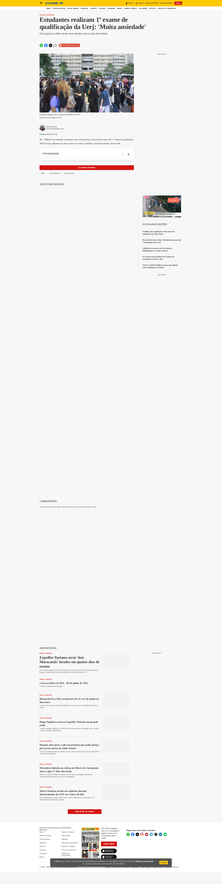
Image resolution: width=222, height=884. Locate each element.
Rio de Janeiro (73, 8)
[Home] (54, 4)
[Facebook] (132, 834)
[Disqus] (87, 538)
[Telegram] (151, 834)
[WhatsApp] (128, 834)
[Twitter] (137, 834)
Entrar (130, 3)
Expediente (135, 867)
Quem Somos (158, 867)
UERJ (43, 173)
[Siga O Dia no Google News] (69, 45)
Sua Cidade (143, 8)
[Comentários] (55, 45)
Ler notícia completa (86, 168)
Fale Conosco (146, 867)
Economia (111, 8)
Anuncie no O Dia (151, 3)
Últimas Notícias (59, 8)
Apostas (152, 8)
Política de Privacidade (66, 854)
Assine (178, 3)
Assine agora (108, 844)
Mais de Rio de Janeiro (84, 811)
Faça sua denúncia (166, 3)
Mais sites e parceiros (70, 843)
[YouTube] (146, 834)
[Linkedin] (160, 834)
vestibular (69, 173)
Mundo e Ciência (130, 8)
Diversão (84, 8)
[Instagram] (142, 834)
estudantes (54, 173)
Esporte (93, 8)
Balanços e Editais (68, 846)
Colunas (102, 8)
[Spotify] (165, 834)
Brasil (119, 8)
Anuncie (108, 867)
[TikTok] (156, 834)
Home (48, 8)
